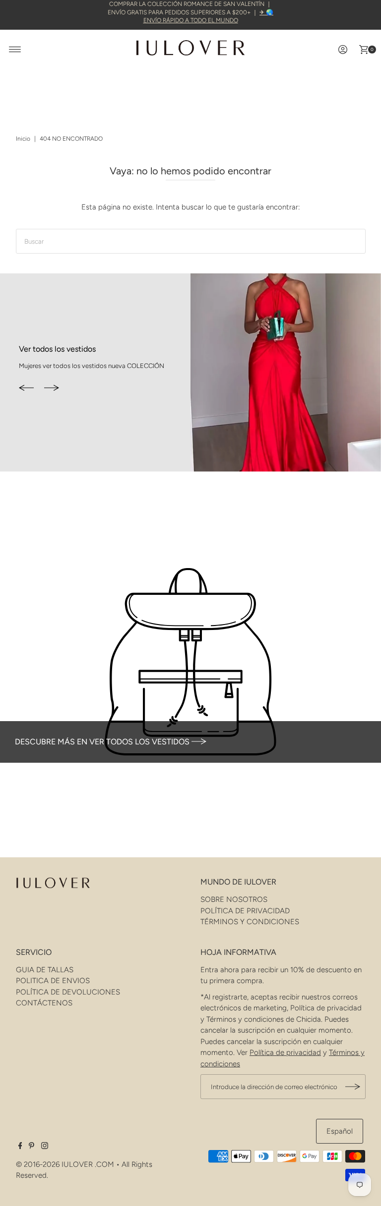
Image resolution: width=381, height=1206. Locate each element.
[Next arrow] (51, 388)
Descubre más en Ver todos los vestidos (103, 741)
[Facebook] (20, 1146)
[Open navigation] (15, 49)
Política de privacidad (285, 1052)
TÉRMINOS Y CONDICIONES (249, 921)
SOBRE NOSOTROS (233, 899)
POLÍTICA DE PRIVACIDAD (245, 910)
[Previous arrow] (26, 388)
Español (339, 1131)
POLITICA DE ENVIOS (53, 980)
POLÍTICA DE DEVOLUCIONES (68, 992)
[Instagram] (44, 1146)
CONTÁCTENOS (44, 1002)
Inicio (23, 138)
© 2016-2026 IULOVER (54, 1164)
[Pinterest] (31, 1146)
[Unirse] (353, 1086)
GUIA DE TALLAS (44, 969)
